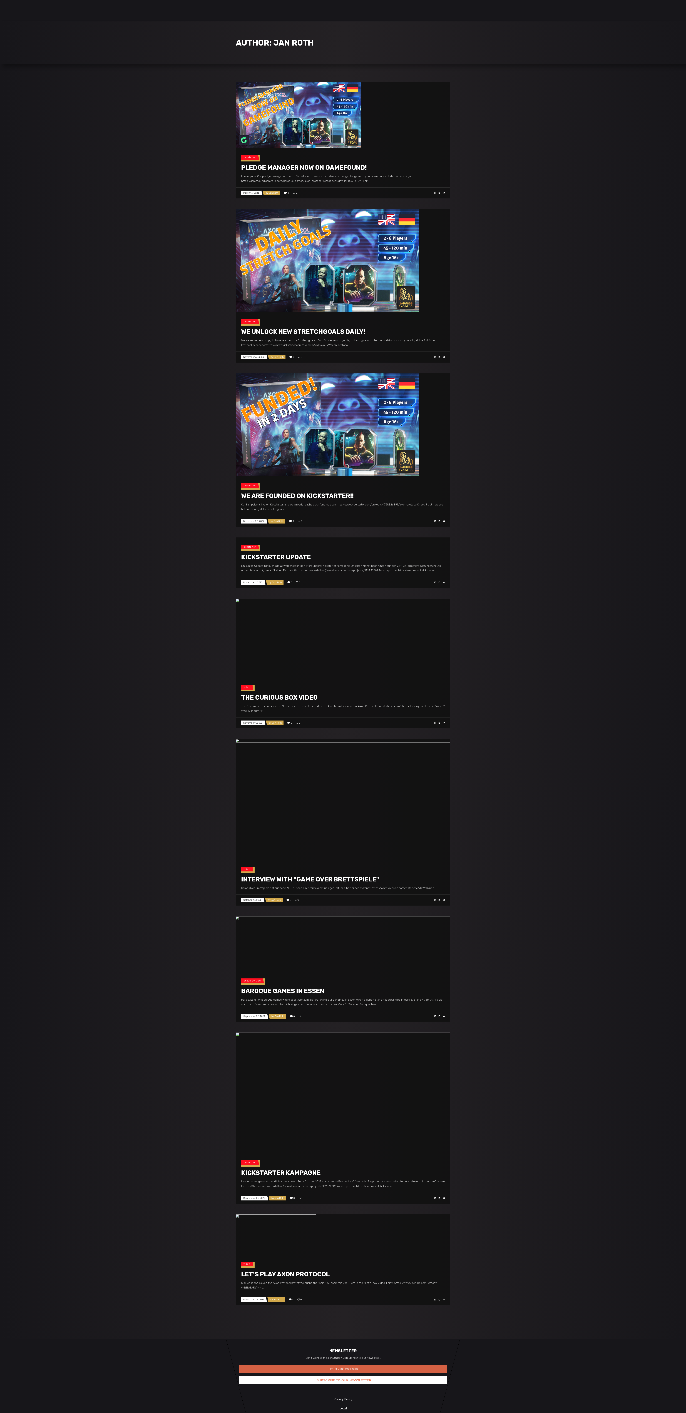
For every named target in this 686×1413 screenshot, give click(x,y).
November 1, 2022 (252, 582)
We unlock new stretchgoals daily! (303, 331)
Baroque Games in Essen (282, 991)
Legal (343, 1408)
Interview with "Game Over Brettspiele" (310, 879)
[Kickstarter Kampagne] (343, 1093)
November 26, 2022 (253, 521)
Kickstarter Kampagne (281, 1173)
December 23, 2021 (253, 1299)
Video (246, 687)
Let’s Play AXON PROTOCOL (285, 1274)
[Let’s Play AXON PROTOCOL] (276, 1234)
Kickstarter (249, 157)
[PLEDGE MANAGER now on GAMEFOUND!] (298, 115)
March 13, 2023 (251, 192)
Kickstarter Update (276, 557)
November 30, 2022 (253, 357)
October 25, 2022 (252, 900)
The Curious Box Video (279, 697)
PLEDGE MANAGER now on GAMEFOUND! (304, 167)
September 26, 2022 (254, 1016)
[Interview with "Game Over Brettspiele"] (343, 799)
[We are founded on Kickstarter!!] (327, 424)
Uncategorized (252, 980)
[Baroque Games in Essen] (343, 943)
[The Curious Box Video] (308, 638)
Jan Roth (274, 192)
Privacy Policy (343, 1399)
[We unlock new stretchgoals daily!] (327, 260)
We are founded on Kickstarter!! (297, 496)
